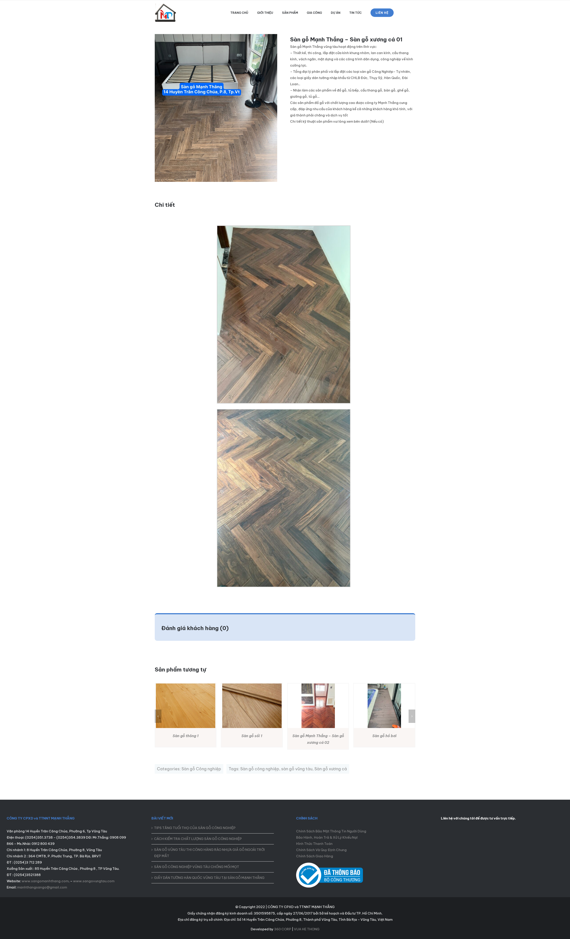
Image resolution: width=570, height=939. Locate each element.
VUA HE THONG (307, 929)
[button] (158, 716)
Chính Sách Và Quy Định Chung (321, 850)
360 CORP (282, 929)
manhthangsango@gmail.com (42, 887)
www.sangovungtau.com (93, 881)
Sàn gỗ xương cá (330, 768)
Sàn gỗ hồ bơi (384, 736)
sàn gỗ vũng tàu (296, 768)
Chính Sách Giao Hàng (314, 856)
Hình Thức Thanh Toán (314, 844)
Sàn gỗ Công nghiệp (201, 768)
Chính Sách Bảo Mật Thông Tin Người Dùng (331, 831)
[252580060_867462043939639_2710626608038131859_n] (329, 864)
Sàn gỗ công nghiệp (259, 768)
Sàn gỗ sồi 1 (251, 736)
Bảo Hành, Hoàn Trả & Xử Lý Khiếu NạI (327, 837)
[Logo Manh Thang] (166, 5)
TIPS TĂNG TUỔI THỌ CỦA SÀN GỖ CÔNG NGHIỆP (195, 828)
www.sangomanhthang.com (45, 881)
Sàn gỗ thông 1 (186, 736)
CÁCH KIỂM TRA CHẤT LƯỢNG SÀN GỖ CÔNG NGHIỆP (198, 839)
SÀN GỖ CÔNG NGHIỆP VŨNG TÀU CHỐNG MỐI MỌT (196, 867)
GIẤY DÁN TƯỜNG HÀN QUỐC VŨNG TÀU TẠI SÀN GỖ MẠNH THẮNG (209, 878)
